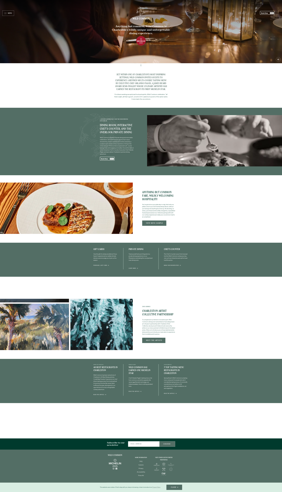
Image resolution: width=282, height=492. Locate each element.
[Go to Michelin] (115, 467)
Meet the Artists (154, 341)
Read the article (98, 395)
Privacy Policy (156, 487)
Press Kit (141, 475)
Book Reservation (138, 431)
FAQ (140, 461)
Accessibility (141, 472)
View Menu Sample (154, 223)
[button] (267, 13)
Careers (141, 465)
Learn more (132, 268)
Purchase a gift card (100, 265)
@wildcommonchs (150, 411)
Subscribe (167, 444)
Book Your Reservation (171, 265)
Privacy (141, 468)
